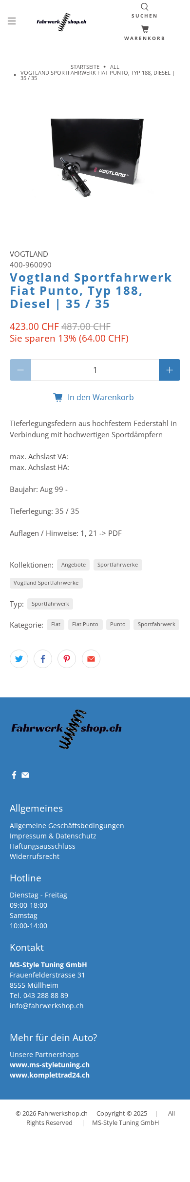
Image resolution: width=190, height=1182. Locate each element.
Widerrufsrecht (34, 856)
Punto (118, 624)
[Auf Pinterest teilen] (66, 659)
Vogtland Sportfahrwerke (46, 582)
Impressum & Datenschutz (53, 835)
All (114, 66)
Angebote (73, 564)
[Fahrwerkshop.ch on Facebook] (14, 776)
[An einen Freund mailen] (91, 659)
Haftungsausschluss (43, 846)
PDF (115, 533)
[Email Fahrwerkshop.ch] (25, 776)
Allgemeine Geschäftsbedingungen (67, 825)
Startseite (85, 66)
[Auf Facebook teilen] (43, 659)
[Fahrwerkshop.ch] (62, 22)
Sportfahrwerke (117, 564)
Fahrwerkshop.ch (63, 1113)
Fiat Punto (85, 624)
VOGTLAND (29, 254)
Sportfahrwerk (50, 603)
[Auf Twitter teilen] (19, 659)
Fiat (55, 624)
